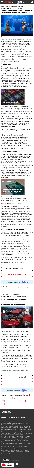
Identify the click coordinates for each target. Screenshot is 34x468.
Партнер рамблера (15, 460)
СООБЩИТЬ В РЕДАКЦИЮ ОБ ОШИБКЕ (13, 417)
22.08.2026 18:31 (5, 294)
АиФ (15, 37)
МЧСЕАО (3, 328)
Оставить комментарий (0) (17, 275)
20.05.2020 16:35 (5, 6)
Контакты (4, 415)
